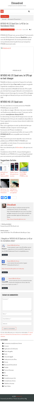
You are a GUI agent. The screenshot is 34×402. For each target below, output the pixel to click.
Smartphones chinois (10, 381)
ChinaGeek (19, 29)
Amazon (6, 346)
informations (19, 147)
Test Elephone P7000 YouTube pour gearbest (14, 190)
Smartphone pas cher (10, 378)
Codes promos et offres (10, 359)
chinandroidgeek (8, 357)
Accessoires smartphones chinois (13, 343)
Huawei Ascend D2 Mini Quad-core (10, 226)
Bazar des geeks (8, 351)
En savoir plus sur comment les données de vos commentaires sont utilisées (17, 334)
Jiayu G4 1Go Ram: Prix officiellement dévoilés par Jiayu (15, 232)
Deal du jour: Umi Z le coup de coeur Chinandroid (5, 190)
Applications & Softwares (11, 349)
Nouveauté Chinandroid (14, 19)
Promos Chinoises (9, 370)
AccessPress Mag (22, 398)
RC (5, 373)
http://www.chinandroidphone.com (16, 219)
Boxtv (5, 354)
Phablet (6, 367)
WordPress (10, 398)
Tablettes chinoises (9, 383)
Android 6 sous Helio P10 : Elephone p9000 (5, 174)
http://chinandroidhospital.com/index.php (13, 268)
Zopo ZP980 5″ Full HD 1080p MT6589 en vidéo (24, 174)
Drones (6, 362)
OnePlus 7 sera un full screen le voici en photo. (14, 174)
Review (6, 375)
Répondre (5, 255)
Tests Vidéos (7, 386)
